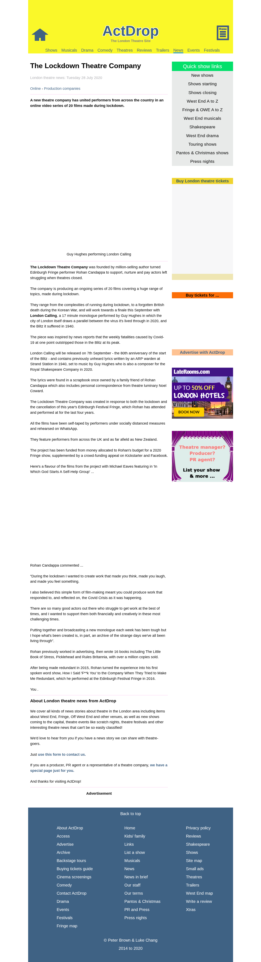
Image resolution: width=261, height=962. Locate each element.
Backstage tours (71, 860)
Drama (87, 50)
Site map (194, 860)
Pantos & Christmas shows (202, 152)
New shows (202, 75)
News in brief (136, 877)
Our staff (132, 885)
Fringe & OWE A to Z (202, 109)
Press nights (202, 161)
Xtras (191, 909)
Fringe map (67, 926)
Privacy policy (198, 828)
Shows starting (202, 83)
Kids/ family (134, 836)
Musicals (69, 50)
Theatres (125, 50)
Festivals (212, 50)
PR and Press (136, 909)
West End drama (202, 135)
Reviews (144, 50)
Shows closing (202, 92)
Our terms (133, 893)
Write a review (199, 901)
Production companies (62, 89)
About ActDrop (70, 828)
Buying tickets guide (75, 869)
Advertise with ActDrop (202, 352)
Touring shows (202, 144)
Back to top (130, 813)
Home (129, 828)
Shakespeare (202, 126)
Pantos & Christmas (142, 901)
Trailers (162, 50)
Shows (51, 50)
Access (63, 836)
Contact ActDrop (71, 893)
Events (193, 50)
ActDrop (130, 31)
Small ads (195, 869)
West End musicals (202, 118)
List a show (134, 852)
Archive (63, 852)
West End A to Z (202, 101)
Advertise (65, 844)
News (178, 50)
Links (129, 844)
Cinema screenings (74, 877)
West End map (199, 893)
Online (35, 89)
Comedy (105, 50)
